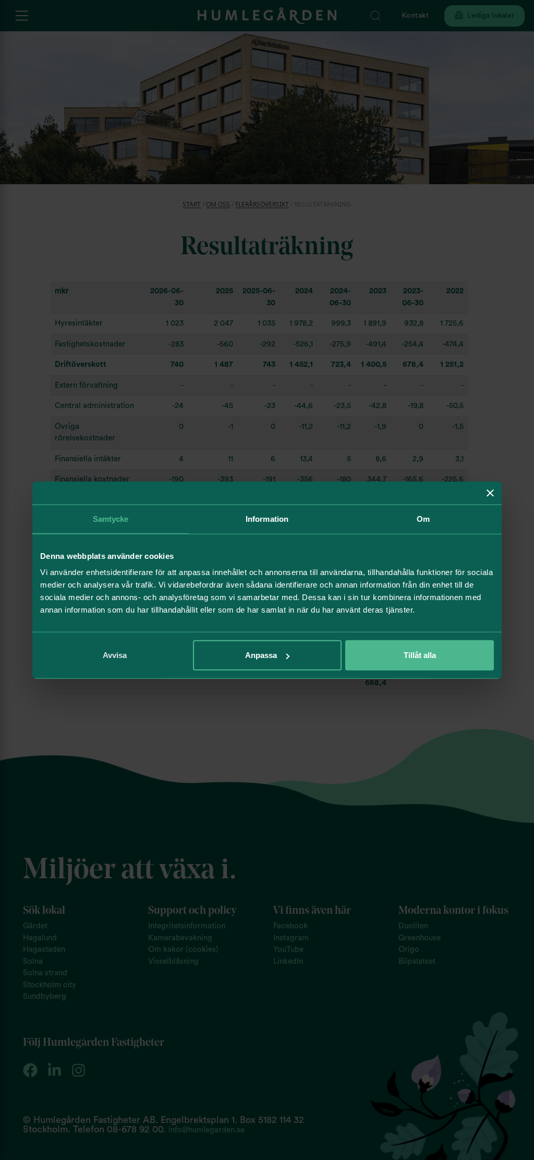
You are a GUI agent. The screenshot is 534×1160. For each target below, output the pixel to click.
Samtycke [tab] (111, 518)
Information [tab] (267, 518)
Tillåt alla (420, 655)
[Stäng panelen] (490, 492)
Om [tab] (423, 518)
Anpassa (261, 655)
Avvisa (115, 655)
